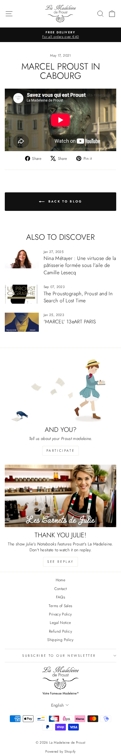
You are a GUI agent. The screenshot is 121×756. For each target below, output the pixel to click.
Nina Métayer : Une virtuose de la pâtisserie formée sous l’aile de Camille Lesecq (80, 265)
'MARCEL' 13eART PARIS (70, 321)
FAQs (60, 597)
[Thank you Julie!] (60, 496)
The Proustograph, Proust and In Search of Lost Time (78, 297)
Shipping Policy (60, 639)
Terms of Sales (60, 606)
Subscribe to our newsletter (59, 655)
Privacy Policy (60, 614)
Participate (60, 450)
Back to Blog (64, 201)
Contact (60, 588)
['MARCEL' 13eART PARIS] (22, 322)
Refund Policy (60, 631)
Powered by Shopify (60, 751)
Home (60, 580)
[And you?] (60, 390)
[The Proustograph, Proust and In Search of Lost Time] (22, 294)
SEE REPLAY (60, 561)
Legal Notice (60, 622)
